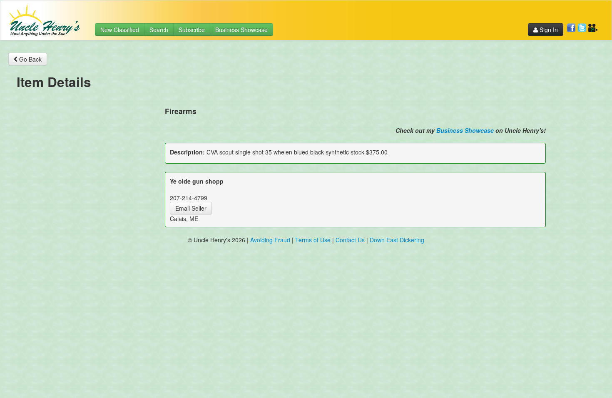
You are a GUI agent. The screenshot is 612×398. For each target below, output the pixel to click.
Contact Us (351, 240)
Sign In (548, 29)
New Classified (119, 29)
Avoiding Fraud (270, 240)
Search (158, 29)
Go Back (29, 59)
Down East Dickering (397, 240)
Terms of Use (313, 240)
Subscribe (192, 29)
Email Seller (190, 208)
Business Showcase (241, 29)
